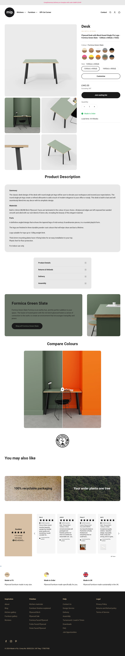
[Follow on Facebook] (6, 641)
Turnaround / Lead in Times (73, 620)
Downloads (67, 624)
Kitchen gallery (10, 612)
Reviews (8, 620)
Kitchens (20, 12)
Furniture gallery (11, 616)
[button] (34, 533)
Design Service (68, 608)
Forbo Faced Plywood (37, 624)
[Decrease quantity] (84, 106)
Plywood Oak (34, 616)
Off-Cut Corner (45, 12)
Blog (6, 608)
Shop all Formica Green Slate (27, 326)
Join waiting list (101, 95)
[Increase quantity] (94, 106)
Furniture (31, 12)
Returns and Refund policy (106, 608)
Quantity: (84, 102)
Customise (101, 76)
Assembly (67, 616)
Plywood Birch (34, 612)
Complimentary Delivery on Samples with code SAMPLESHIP (62, 2)
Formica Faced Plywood (38, 620)
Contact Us (67, 604)
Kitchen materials (36, 604)
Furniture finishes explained (40, 608)
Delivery (66, 612)
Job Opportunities (70, 632)
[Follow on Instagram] (11, 641)
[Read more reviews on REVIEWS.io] (18, 540)
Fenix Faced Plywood (37, 628)
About (7, 604)
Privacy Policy (101, 604)
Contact (104, 12)
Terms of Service (102, 612)
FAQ (64, 628)
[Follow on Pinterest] (16, 641)
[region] (76, 533)
